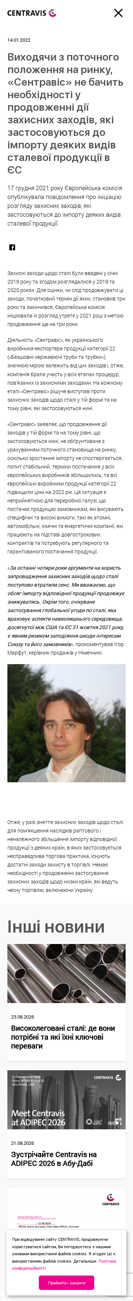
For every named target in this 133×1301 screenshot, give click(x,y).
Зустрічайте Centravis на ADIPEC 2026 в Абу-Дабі (54, 1158)
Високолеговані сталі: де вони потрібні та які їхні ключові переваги (63, 1037)
